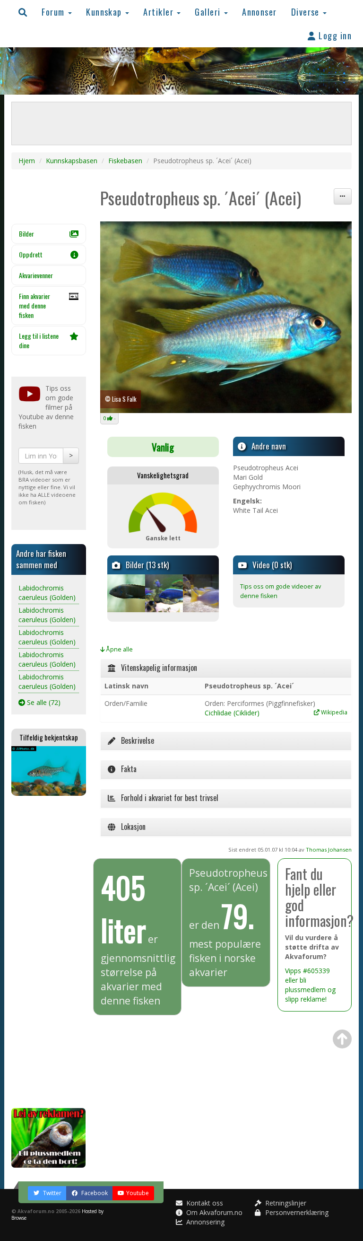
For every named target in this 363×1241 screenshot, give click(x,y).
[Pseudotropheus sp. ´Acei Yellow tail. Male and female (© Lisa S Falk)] (226, 317)
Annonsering (204, 1221)
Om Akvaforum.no (213, 1212)
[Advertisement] (48, 952)
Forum (54, 11)
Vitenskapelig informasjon (156, 667)
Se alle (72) (42, 702)
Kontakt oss (203, 1202)
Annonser (259, 11)
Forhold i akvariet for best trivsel (166, 797)
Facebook (94, 1193)
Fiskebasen (125, 160)
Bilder (26, 233)
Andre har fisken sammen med (41, 559)
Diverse (306, 11)
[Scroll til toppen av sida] (342, 1039)
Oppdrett (31, 254)
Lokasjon (130, 826)
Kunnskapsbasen (71, 160)
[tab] (226, 668)
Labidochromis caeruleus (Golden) (47, 592)
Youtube (137, 1193)
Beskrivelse (134, 740)
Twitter (51, 1193)
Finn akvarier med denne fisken (34, 305)
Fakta (126, 769)
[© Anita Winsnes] (125, 593)
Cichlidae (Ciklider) (232, 712)
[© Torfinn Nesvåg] (201, 593)
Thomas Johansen (329, 849)
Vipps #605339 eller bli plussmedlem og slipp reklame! (310, 984)
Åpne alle (118, 649)
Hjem (26, 160)
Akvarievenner (36, 275)
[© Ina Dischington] (163, 593)
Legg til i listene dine (39, 340)
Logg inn (334, 35)
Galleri (209, 11)
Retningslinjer (284, 1202)
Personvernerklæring (295, 1212)
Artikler (159, 11)
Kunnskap (105, 11)
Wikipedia (333, 712)
